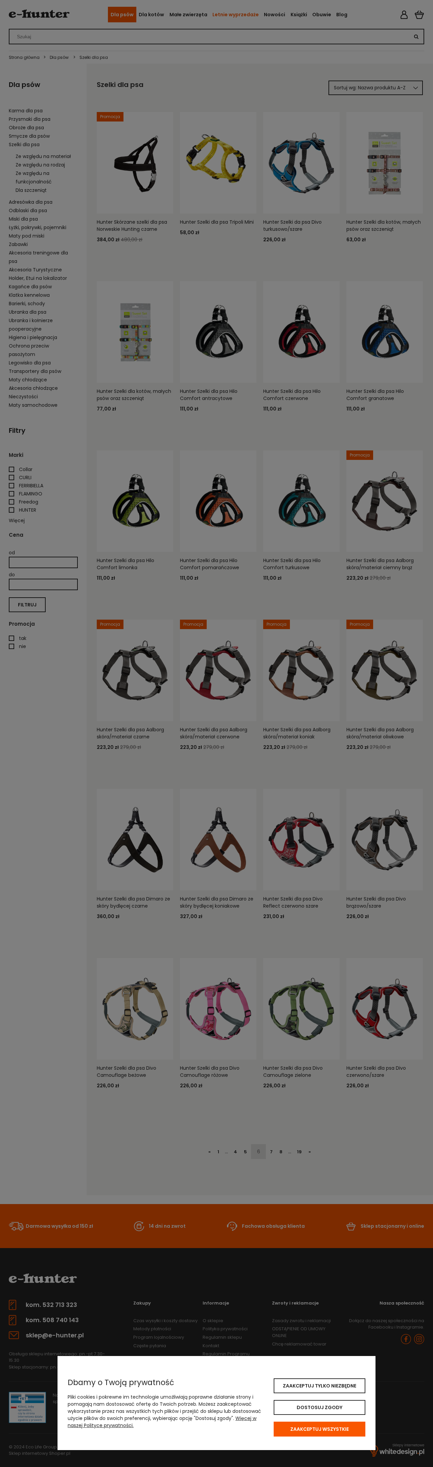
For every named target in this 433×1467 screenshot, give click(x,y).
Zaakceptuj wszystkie (319, 1429)
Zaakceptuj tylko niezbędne (319, 1385)
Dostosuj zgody (319, 1407)
